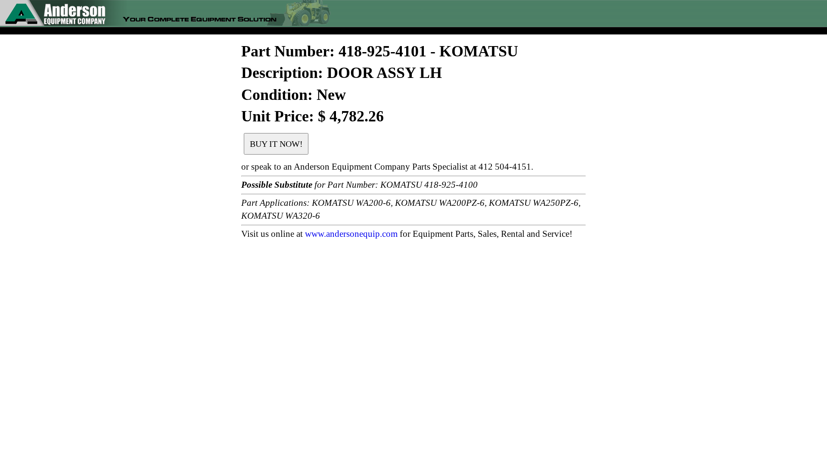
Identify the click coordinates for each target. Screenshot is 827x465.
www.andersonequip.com (351, 234)
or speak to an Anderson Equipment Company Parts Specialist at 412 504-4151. (387, 166)
